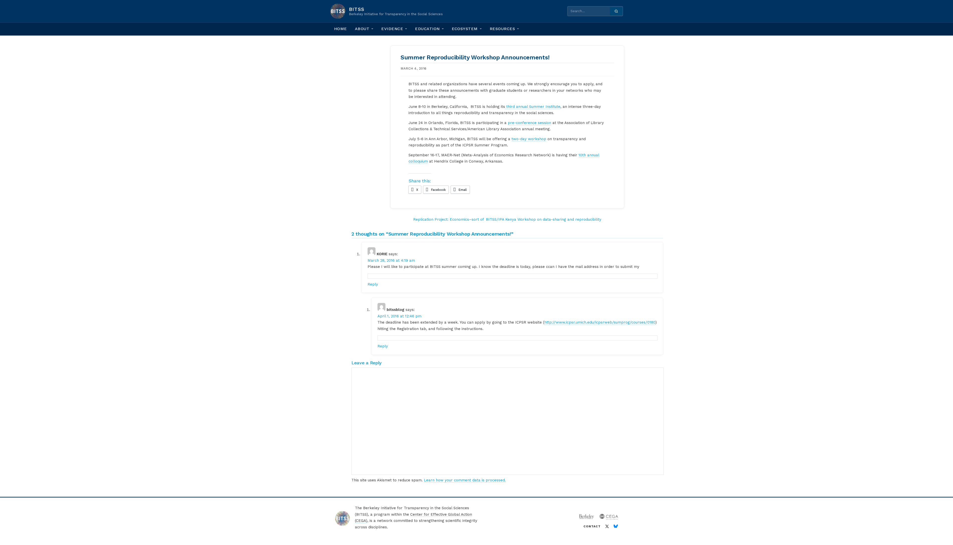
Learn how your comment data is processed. (465, 480)
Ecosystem (465, 28)
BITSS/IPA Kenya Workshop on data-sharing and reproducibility (543, 219)
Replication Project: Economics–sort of (448, 219)
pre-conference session (529, 123)
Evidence (392, 28)
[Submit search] (616, 11)
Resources (502, 28)
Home (340, 28)
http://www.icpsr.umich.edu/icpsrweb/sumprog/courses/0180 (599, 322)
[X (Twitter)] (607, 526)
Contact (592, 526)
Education (427, 28)
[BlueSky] (615, 526)
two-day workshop (528, 139)
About (362, 28)
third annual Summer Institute (532, 106)
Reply (373, 284)
